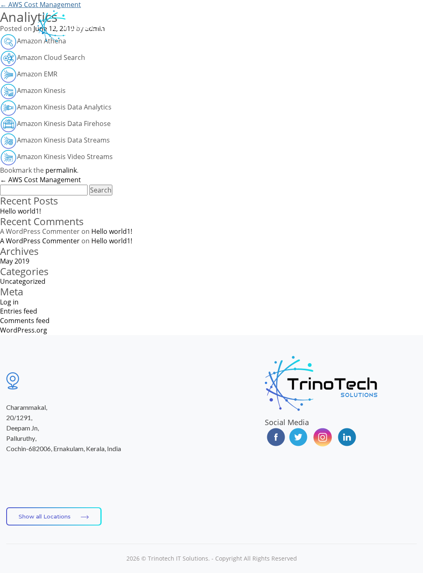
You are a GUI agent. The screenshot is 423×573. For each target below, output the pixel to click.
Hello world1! (20, 211)
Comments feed (25, 320)
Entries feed (18, 311)
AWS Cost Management (40, 4)
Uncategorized (22, 281)
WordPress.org (23, 330)
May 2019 (14, 261)
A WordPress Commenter (40, 240)
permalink (61, 170)
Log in (9, 302)
